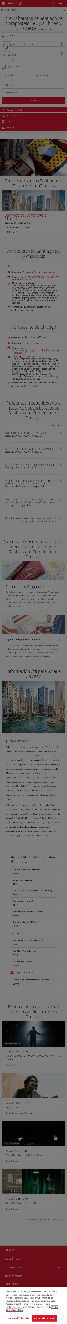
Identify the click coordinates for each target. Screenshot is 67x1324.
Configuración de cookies (18, 1318)
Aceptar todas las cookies (44, 1318)
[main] (33, 1305)
